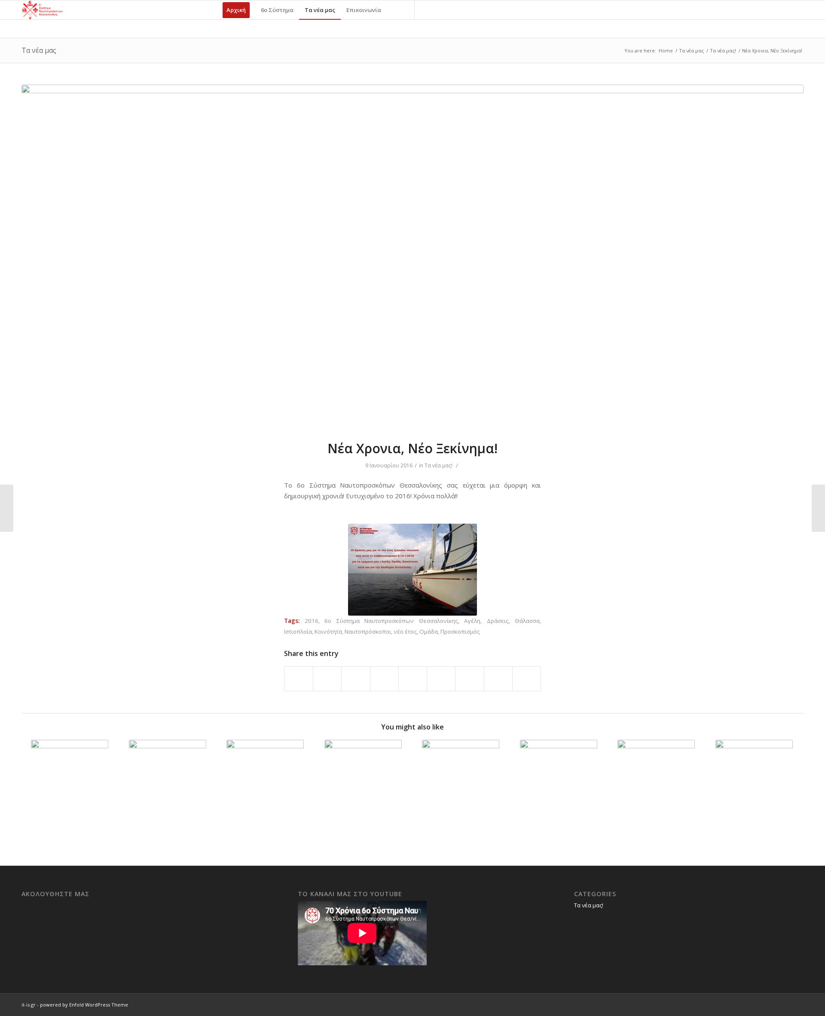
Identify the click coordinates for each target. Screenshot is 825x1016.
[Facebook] (428, 9)
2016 (311, 621)
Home (666, 50)
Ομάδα (428, 631)
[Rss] (453, 9)
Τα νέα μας (38, 50)
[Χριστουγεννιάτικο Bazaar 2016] (656, 778)
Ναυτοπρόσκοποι (368, 631)
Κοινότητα (328, 631)
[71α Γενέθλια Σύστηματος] (818, 508)
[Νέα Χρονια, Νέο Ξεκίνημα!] (412, 257)
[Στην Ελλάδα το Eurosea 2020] (363, 778)
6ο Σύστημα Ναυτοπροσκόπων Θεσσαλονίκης (391, 621)
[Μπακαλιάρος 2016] (265, 778)
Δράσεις (498, 621)
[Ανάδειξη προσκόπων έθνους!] (754, 778)
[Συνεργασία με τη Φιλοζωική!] (69, 778)
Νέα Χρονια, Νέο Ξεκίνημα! (412, 448)
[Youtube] (440, 9)
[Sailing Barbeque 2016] (558, 778)
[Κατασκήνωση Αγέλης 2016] (167, 778)
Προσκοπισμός (460, 631)
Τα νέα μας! (723, 50)
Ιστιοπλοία (298, 631)
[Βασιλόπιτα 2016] (6, 508)
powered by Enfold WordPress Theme (84, 1004)
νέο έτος (405, 631)
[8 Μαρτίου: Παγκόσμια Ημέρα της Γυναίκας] (460, 778)
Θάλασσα (527, 621)
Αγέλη (472, 621)
